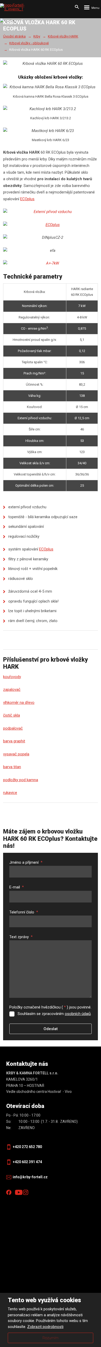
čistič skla (11, 715)
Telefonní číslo (23, 912)
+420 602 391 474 (27, 1162)
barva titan (12, 767)
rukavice (10, 792)
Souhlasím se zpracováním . (54, 1013)
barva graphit (14, 741)
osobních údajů (78, 1013)
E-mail (16, 887)
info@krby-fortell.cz (30, 1177)
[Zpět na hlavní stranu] (19, 7)
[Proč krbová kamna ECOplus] (50, 225)
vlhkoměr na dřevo (18, 702)
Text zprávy (21, 937)
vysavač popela (16, 754)
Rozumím (50, 1338)
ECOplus (27, 199)
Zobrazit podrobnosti (45, 1326)
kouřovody (12, 676)
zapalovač (11, 689)
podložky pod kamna (20, 780)
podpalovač (13, 728)
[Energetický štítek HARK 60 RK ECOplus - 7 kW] (50, 263)
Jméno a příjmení (25, 862)
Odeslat (51, 1028)
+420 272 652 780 (27, 1147)
